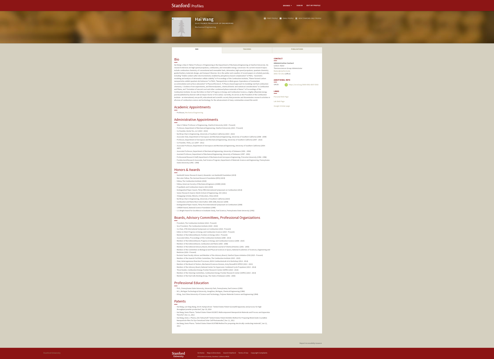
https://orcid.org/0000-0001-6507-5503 (303, 85)
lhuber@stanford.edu (282, 71)
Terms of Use (243, 353)
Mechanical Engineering (194, 112)
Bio (196, 49)
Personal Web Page (281, 97)
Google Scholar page (282, 106)
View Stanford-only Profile (309, 18)
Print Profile (272, 18)
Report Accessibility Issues (310, 343)
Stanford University (183, 355)
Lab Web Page (279, 101)
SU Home (200, 353)
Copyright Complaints (259, 353)
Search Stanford (229, 353)
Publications (297, 49)
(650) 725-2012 (279, 73)
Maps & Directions (214, 353)
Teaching (247, 49)
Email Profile (288, 18)
